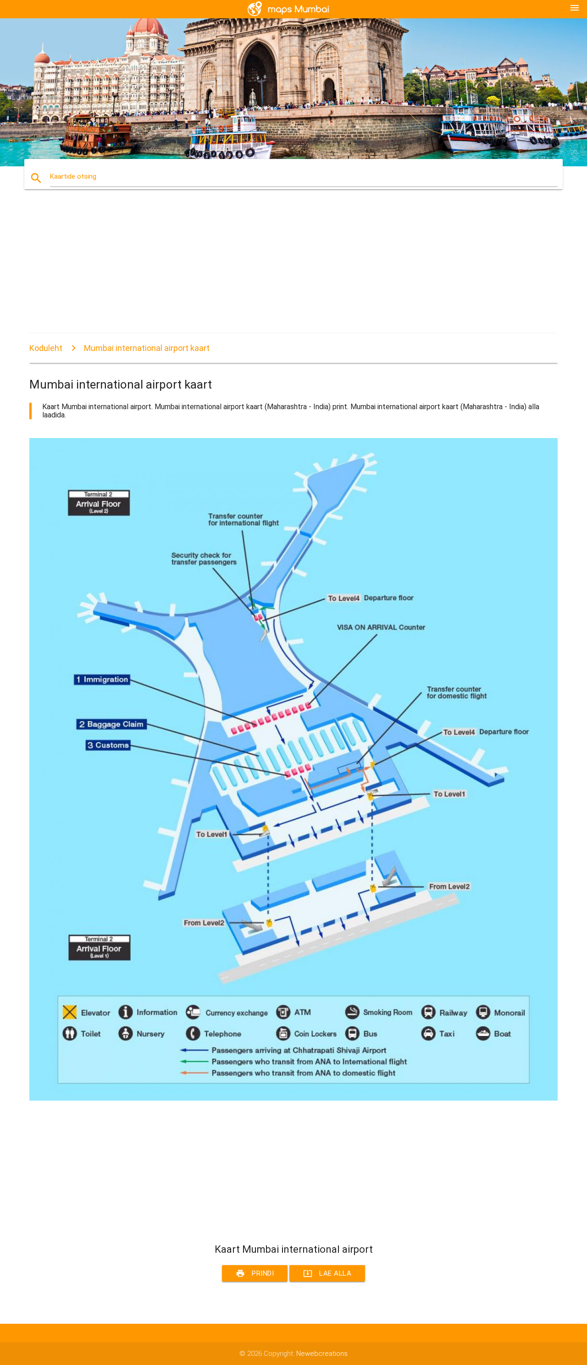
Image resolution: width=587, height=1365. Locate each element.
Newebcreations (322, 1353)
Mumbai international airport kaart (147, 348)
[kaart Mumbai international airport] (293, 1098)
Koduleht (45, 348)
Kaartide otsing (73, 176)
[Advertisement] (293, 269)
